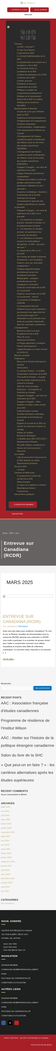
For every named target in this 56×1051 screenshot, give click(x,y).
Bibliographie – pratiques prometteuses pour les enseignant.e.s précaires (27, 281)
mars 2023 (5, 874)
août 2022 (5, 887)
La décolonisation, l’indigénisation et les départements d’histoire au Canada (31, 130)
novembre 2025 (8, 832)
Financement (22, 491)
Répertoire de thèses (26, 340)
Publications (19, 359)
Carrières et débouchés (24, 473)
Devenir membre (9, 965)
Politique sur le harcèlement (29, 96)
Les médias (19, 454)
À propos (18, 44)
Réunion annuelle (21, 355)
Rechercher (6, 684)
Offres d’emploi (23, 482)
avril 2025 (5, 845)
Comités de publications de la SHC (32, 75)
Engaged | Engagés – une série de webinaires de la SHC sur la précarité (32, 213)
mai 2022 (5, 891)
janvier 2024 (6, 866)
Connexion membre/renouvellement (19, 970)
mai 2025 (5, 841)
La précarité (19, 207)
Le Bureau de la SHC (26, 78)
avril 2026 (5, 815)
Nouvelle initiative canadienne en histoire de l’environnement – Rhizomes (31, 448)
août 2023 (5, 870)
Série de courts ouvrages (28, 386)
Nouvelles (21, 105)
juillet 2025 (5, 836)
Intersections (22, 368)
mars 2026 (5, 820)
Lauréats (21, 470)
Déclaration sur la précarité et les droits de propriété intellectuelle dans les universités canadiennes (31, 321)
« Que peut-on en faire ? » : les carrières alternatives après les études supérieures (28, 772)
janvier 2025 (6, 857)
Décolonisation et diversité (25, 109)
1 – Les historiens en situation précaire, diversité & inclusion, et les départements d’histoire (31, 223)
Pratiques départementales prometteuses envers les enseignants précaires (28, 272)
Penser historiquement (26, 346)
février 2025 (6, 853)
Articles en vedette (25, 433)
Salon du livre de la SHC (22, 755)
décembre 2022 (8, 878)
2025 (11, 533)
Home (5, 533)
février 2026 (6, 824)
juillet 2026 (5, 807)
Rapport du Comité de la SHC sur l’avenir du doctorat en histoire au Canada (31, 426)
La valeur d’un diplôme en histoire (31, 485)
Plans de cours (23, 337)
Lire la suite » (8, 659)
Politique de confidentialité (15, 978)
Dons (4, 974)
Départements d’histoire (27, 442)
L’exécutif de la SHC (25, 53)
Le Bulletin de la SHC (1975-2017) (31, 439)
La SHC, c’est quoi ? (26, 47)
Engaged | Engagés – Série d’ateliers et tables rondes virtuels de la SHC (31, 405)
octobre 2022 (6, 883)
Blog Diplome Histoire (26, 488)
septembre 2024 (8, 862)
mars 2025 (5, 849)
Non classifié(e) (7, 903)
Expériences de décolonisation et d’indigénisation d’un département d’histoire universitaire (31, 121)
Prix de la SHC (20, 467)
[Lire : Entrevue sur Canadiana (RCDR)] (28, 603)
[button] (9, 947)
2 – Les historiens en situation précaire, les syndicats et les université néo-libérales (30, 232)
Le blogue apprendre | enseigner (31, 343)
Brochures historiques (26, 436)
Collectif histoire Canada (27, 411)
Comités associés (24, 81)
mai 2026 (5, 811)
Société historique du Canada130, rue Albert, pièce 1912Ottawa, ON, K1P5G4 (16, 934)
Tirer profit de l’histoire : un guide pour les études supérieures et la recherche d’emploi (31, 380)
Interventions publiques (24, 494)
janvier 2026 (6, 828)
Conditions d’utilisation (13, 983)
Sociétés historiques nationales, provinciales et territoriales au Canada (30, 417)
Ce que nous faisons (26, 50)
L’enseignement (21, 328)
